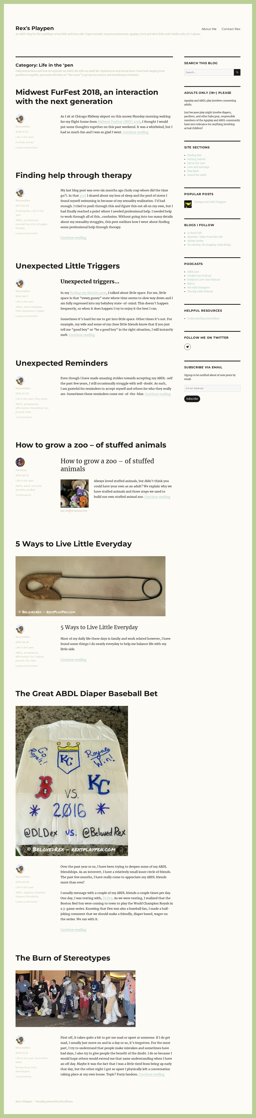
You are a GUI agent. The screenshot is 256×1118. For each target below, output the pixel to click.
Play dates (41, 398)
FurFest (20, 142)
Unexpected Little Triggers (68, 265)
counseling (22, 224)
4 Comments (23, 417)
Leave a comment (27, 147)
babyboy (36, 306)
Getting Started (196, 159)
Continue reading (136, 132)
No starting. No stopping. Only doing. (209, 244)
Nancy (191, 283)
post (83, 195)
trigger (40, 310)
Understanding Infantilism (203, 318)
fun (46, 407)
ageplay (29, 892)
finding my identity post (88, 293)
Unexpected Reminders (62, 363)
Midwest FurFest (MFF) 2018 (119, 121)
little (18, 310)
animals (36, 485)
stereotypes (23, 1071)
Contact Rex (231, 29)
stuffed (31, 489)
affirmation (22, 407)
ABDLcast (193, 271)
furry (27, 1067)
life (27, 660)
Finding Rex (23, 210)
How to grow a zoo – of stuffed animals (91, 444)
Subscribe (192, 398)
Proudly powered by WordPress (54, 1101)
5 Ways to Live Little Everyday (74, 543)
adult (27, 306)
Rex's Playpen (35, 28)
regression (28, 310)
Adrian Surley (195, 240)
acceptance (31, 220)
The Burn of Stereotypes (63, 957)
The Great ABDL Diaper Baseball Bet (87, 693)
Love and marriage (198, 167)
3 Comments (23, 495)
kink (33, 224)
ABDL (19, 220)
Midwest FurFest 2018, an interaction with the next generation (87, 96)
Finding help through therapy (74, 175)
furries (30, 142)
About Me (209, 29)
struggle (42, 224)
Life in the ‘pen (25, 136)
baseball (40, 892)
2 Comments (23, 1076)
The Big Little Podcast (200, 291)
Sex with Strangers (198, 287)
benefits (20, 489)
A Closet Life (194, 233)
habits (39, 656)
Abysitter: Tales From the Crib (205, 236)
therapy (20, 227)
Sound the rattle (196, 175)
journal (20, 411)
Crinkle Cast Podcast (199, 275)
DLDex (108, 898)
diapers (20, 896)
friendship (36, 407)
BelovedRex (23, 126)
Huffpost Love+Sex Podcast (203, 279)
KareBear (21, 470)
